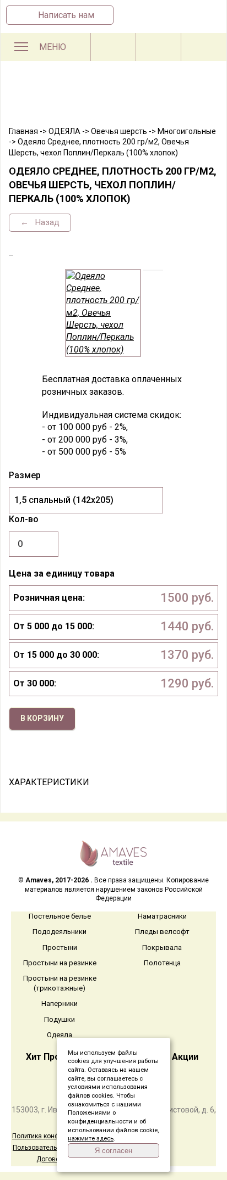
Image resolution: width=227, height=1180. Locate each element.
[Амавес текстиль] (113, 100)
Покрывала (162, 947)
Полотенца (162, 963)
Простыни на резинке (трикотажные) (59, 983)
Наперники (59, 1003)
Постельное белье (60, 916)
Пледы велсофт (162, 931)
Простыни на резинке (59, 963)
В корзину (42, 718)
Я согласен (113, 1151)
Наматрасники (162, 916)
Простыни (59, 947)
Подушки (59, 1019)
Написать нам (66, 15)
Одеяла (59, 1035)
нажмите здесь (91, 1138)
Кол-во (24, 519)
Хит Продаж (52, 1057)
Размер (25, 475)
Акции (185, 1057)
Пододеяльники (60, 931)
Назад (46, 222)
